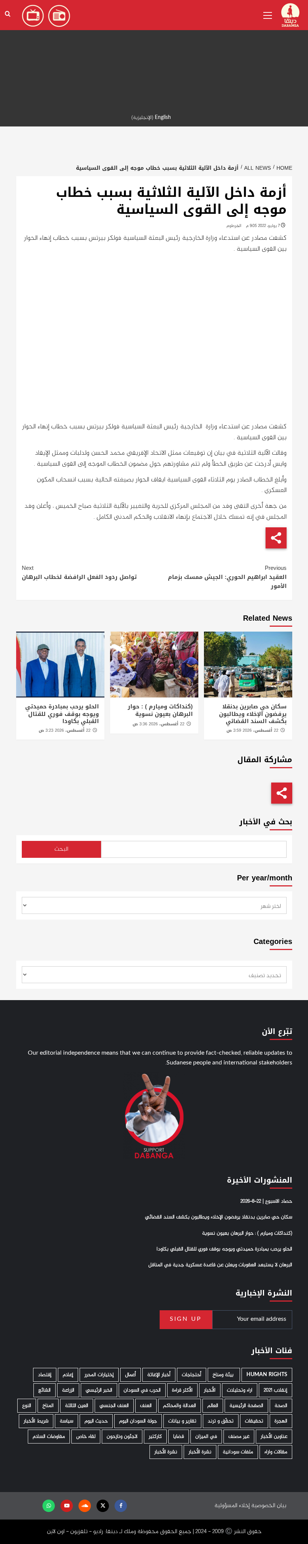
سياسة (66, 1421)
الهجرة (281, 1421)
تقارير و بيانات (182, 1421)
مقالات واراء (275, 1452)
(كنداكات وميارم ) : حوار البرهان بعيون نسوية (160, 710)
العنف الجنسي (114, 1405)
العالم (212, 1405)
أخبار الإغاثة (159, 1374)
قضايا (178, 1436)
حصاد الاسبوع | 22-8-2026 (266, 1201)
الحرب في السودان (142, 1390)
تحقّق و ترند (221, 1421)
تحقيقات (254, 1421)
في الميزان (206, 1436)
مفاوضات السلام (49, 1436)
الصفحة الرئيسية (246, 1405)
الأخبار (210, 1390)
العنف (146, 1405)
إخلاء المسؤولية (232, 1506)
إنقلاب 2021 (275, 1390)
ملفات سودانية (238, 1452)
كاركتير (155, 1436)
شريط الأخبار (36, 1421)
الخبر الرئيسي (99, 1390)
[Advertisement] (154, 52)
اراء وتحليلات (239, 1390)
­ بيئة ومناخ (224, 1374)
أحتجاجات (191, 1374)
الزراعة (68, 1390)
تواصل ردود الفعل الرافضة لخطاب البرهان (79, 572)
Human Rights (266, 1374)
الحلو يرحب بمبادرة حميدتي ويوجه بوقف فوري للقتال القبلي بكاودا (62, 713)
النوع (26, 1405)
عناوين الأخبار (274, 1436)
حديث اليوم (96, 1421)
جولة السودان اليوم (138, 1421)
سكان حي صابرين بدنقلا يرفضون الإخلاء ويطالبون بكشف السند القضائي (253, 713)
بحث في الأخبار (265, 822)
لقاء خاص (85, 1436)
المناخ (48, 1405)
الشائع (44, 1390)
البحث (61, 849)
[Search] (7, 14)
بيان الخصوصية (268, 1506)
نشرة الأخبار (200, 1452)
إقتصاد (44, 1374)
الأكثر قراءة (182, 1390)
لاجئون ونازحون (122, 1436)
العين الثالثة (76, 1405)
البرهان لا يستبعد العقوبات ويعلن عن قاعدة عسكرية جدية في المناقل (220, 1265)
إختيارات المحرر (99, 1374)
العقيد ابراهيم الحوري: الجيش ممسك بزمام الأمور (227, 577)
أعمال (130, 1374)
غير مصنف (238, 1436)
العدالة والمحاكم (179, 1405)
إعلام (68, 1374)
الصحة (281, 1405)
